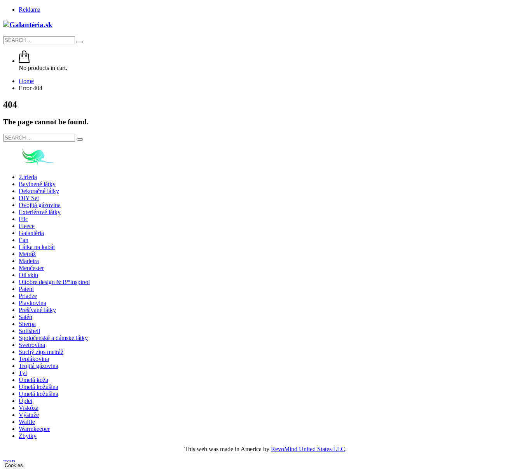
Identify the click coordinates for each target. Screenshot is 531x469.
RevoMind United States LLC (308, 449)
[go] (80, 42)
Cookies (14, 465)
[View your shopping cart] (24, 61)
